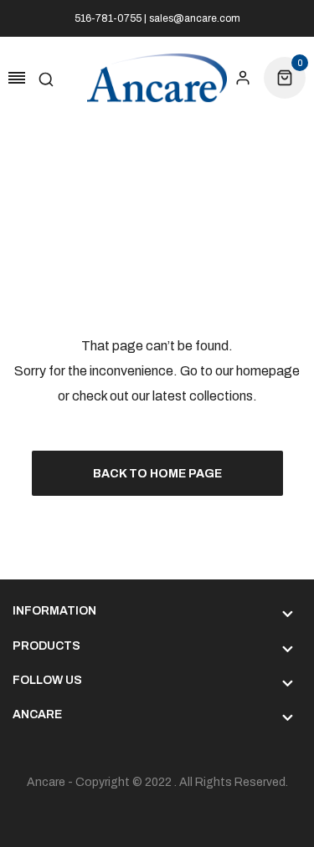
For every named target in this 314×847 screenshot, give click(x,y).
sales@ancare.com (194, 18)
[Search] (46, 77)
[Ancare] (157, 78)
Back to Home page (157, 473)
